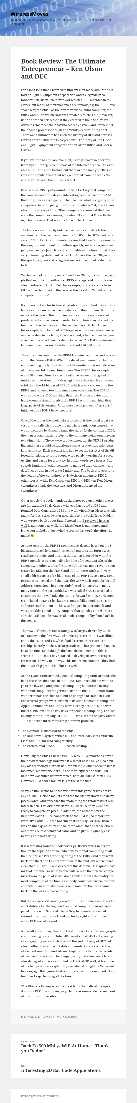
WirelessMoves (29, 13)
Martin (50, 1016)
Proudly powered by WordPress (40, 1095)
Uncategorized (68, 1016)
